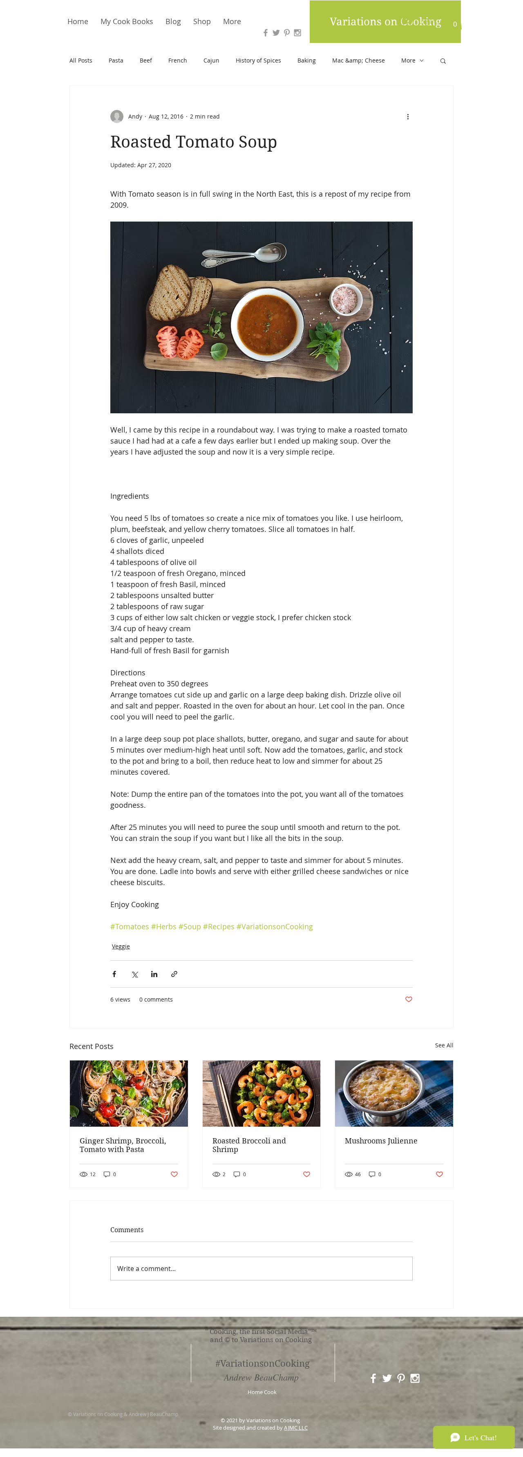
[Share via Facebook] (114, 974)
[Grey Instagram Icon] (297, 33)
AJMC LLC (296, 1427)
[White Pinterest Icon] (401, 1378)
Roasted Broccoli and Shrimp (249, 1145)
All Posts (80, 60)
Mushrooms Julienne (381, 1140)
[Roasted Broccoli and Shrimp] (262, 1093)
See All (444, 1045)
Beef (146, 60)
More (408, 60)
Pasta (116, 60)
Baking (306, 60)
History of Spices (258, 60)
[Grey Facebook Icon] (265, 33)
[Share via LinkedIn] (154, 974)
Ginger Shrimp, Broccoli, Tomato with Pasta (123, 1145)
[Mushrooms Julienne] (394, 1093)
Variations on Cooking (385, 22)
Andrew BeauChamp (261, 1377)
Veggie (121, 946)
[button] (455, 21)
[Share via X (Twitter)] (134, 974)
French (177, 60)
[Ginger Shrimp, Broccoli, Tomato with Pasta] (129, 1093)
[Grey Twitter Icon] (276, 33)
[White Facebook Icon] (373, 1378)
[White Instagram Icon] (415, 1378)
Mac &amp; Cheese (358, 60)
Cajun (211, 60)
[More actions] (408, 116)
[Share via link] (174, 974)
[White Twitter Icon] (387, 1378)
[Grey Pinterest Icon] (287, 33)
